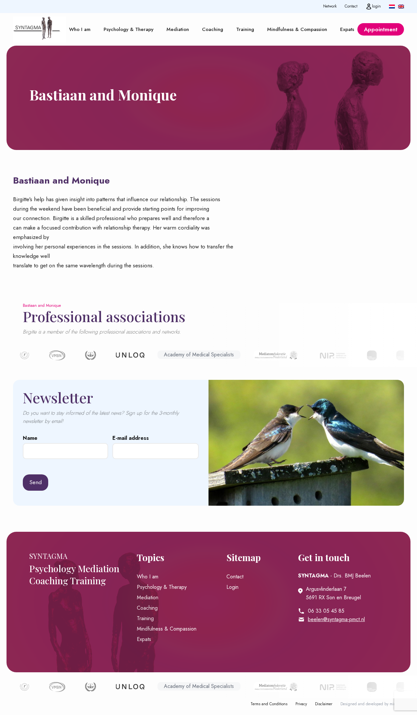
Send (35, 482)
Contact (351, 6)
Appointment (380, 29)
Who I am (80, 29)
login (376, 6)
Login (232, 587)
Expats (347, 29)
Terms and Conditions (269, 704)
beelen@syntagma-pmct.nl (336, 619)
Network (330, 6)
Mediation (177, 29)
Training (245, 29)
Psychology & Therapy (128, 29)
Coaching (212, 29)
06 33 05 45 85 (326, 611)
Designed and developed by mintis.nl (372, 704)
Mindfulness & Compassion (297, 29)
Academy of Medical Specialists (199, 354)
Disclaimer (323, 704)
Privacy (301, 704)
